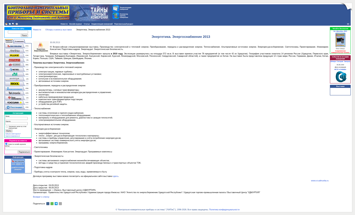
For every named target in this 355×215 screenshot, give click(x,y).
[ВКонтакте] (47, 203)
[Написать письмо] (9, 24)
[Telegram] (56, 203)
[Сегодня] (340, 62)
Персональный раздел (123, 24)
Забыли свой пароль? (13, 134)
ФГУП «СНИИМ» (340, 69)
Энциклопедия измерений (102, 24)
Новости (64, 24)
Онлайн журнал (75, 24)
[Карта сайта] (16, 24)
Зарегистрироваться (12, 136)
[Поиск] (13, 24)
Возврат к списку (41, 197)
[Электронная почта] (60, 203)
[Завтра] (347, 62)
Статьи (87, 24)
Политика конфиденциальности (224, 209)
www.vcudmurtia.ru (320, 180)
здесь (115, 176)
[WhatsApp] (52, 203)
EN (348, 24)
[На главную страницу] (6, 24)
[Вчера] (333, 62)
